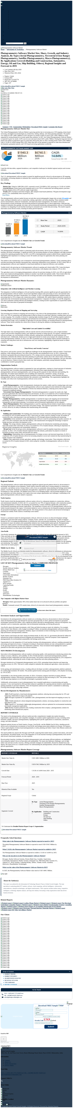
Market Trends (10, 974)
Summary (5, 127)
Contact (8, 39)
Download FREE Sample (39, 127)
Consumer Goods (16, 28)
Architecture (14, 26)
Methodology (26, 127)
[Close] (70, 1003)
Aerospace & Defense (17, 21)
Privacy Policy (9, 1065)
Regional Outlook (11, 980)
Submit (37, 565)
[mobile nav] (1, 5)
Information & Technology (19, 11)
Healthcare (13, 13)
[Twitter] (2, 1081)
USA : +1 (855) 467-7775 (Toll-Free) (13, 993)
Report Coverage (11, 984)
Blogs (7, 32)
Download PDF (6, 1046)
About (8, 35)
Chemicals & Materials (17, 24)
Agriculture (14, 23)
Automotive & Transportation (20, 16)
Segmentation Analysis (13, 978)
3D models (65, 198)
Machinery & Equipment (18, 14)
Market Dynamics (11, 976)
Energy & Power (15, 19)
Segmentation (17, 127)
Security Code (39, 1020)
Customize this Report (55, 127)
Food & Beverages (16, 18)
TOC (11, 127)
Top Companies (10, 982)
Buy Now (11, 88)
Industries (9, 9)
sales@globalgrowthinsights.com (13, 997)
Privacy (49, 570)
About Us (8, 1062)
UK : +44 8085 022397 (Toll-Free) (13, 995)
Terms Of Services (10, 1063)
